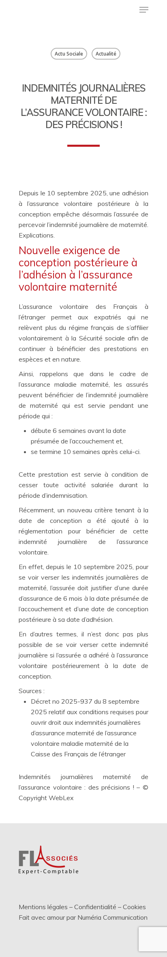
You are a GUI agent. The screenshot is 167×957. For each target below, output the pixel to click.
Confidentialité (95, 907)
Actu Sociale (69, 53)
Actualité (106, 53)
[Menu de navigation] (143, 10)
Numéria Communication (112, 917)
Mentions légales (43, 907)
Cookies (134, 907)
